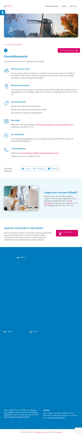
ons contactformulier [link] (56, 418)
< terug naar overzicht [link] (13, 44)
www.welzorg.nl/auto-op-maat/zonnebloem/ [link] (53, 125)
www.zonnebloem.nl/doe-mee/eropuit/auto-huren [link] (38, 153)
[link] (2, 12)
